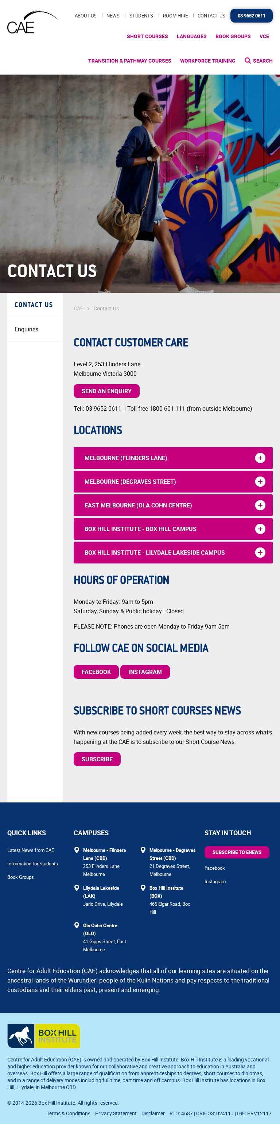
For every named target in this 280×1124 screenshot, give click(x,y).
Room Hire (175, 15)
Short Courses (147, 36)
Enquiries (26, 329)
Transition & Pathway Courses (129, 60)
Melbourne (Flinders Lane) (126, 458)
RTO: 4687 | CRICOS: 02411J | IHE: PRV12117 (221, 1113)
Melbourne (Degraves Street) (130, 482)
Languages (192, 36)
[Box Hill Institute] (43, 1046)
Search (263, 60)
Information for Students (32, 863)
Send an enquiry (107, 391)
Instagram (145, 672)
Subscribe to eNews (237, 852)
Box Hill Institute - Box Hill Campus (141, 529)
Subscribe (97, 759)
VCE (264, 36)
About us (86, 15)
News (113, 15)
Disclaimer (153, 1113)
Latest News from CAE (30, 850)
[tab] (173, 458)
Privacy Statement (116, 1113)
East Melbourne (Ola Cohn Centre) (138, 505)
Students (141, 15)
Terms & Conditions (68, 1113)
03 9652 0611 (251, 15)
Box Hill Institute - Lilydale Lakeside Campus (155, 553)
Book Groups (233, 36)
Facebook (96, 672)
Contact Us (211, 15)
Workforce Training (208, 60)
